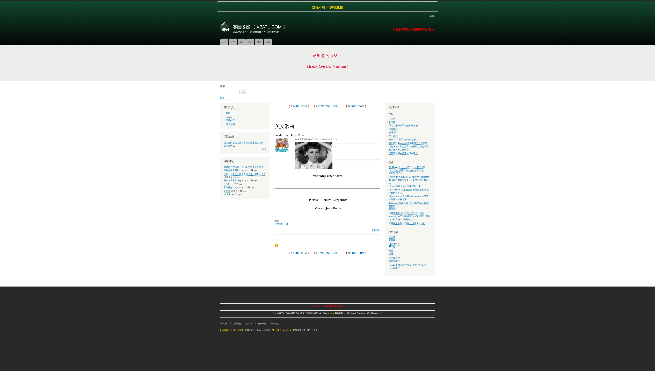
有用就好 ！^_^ (231, 187)
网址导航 (393, 129)
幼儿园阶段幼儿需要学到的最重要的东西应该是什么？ (244, 144)
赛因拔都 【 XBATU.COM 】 (260, 27)
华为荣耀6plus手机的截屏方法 (403, 125)
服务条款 (262, 323)
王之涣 (392, 247)
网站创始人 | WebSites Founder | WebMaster (357, 313)
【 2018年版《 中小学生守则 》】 (405, 186)
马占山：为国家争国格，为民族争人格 (407, 264)
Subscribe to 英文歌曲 (276, 245)
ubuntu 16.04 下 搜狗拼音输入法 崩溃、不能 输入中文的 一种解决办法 (409, 218)
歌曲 (286, 223)
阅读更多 (375, 230)
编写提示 (230, 123)
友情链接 (274, 323)
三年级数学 (394, 257)
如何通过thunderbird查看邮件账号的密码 (408, 142)
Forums (229, 116)
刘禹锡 (392, 122)
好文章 (227, 190)
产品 (250, 41)
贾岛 (391, 250)
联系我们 (393, 132)
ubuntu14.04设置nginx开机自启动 (404, 139)
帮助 (267, 41)
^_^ (225, 183)
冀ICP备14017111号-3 (305, 329)
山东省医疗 (394, 268)
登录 (432, 16)
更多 (264, 149)
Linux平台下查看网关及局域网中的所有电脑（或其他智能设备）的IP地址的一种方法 (409, 179)
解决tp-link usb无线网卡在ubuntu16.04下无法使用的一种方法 (408, 198)
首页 (224, 41)
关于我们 (393, 136)
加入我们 (249, 323)
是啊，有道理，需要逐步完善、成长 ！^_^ (244, 174)
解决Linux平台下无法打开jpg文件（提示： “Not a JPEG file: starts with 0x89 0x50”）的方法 (407, 170)
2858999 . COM (356, 106)
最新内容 (230, 120)
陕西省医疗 (394, 261)
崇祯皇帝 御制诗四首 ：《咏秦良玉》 (407, 223)
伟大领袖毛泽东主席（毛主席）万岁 (406, 212)
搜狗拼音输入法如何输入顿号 (403, 153)
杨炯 (391, 254)
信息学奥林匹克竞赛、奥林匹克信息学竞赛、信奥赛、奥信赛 (409, 148)
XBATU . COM (299, 106)
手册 (228, 113)
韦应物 (392, 118)
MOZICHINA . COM (327, 106)
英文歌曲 (279, 223)
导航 (233, 41)
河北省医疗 (394, 243)
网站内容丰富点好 (232, 180)
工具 (241, 41)
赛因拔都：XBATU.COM (257, 329)
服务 (259, 41)
